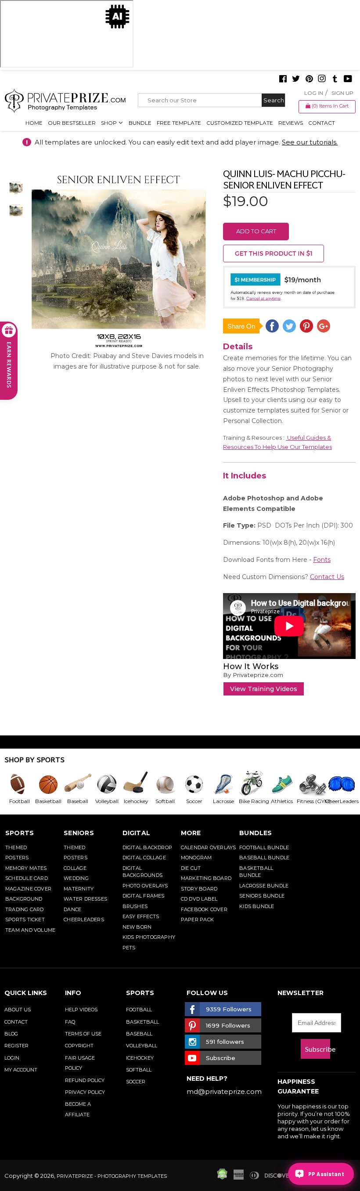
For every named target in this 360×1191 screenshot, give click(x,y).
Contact (321, 122)
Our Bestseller (72, 122)
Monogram (196, 857)
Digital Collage (144, 857)
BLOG (11, 1034)
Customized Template (239, 122)
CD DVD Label (199, 899)
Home (34, 122)
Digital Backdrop (147, 847)
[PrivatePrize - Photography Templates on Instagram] (322, 79)
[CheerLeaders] (339, 784)
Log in (313, 93)
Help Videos (81, 1009)
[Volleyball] (106, 784)
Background (23, 899)
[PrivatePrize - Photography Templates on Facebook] (283, 79)
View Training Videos (263, 689)
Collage (75, 868)
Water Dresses (85, 899)
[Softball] (164, 784)
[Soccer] (193, 784)
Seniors (79, 833)
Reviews (290, 122)
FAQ (70, 1022)
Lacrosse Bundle (263, 886)
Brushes (135, 906)
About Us (17, 1009)
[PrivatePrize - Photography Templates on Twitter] (296, 79)
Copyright (79, 1046)
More (191, 833)
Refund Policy (84, 1080)
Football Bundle (264, 847)
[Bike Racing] (252, 784)
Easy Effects (140, 916)
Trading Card (24, 909)
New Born (137, 927)
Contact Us (327, 577)
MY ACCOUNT (20, 1070)
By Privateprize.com (253, 674)
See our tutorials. (310, 142)
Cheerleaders (84, 919)
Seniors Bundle (261, 896)
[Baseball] (77, 784)
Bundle (140, 122)
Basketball (142, 1022)
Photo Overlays (145, 886)
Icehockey (140, 1058)
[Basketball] (47, 784)
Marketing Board (206, 878)
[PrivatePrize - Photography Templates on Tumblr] (335, 79)
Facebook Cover (204, 909)
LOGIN (11, 1058)
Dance (72, 909)
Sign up (342, 93)
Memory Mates (26, 868)
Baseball (139, 1034)
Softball (138, 1070)
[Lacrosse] (223, 784)
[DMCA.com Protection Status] (222, 1177)
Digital (136, 833)
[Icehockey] (135, 784)
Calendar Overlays (208, 847)
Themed (16, 847)
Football (139, 1009)
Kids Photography (149, 937)
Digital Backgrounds (142, 872)
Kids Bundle (256, 906)
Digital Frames (143, 896)
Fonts (322, 560)
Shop (109, 122)
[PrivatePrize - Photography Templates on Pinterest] (309, 79)
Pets (129, 948)
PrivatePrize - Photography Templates (112, 1176)
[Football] (18, 784)
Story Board (199, 889)
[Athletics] (281, 784)
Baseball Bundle (264, 857)
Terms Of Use (83, 1034)
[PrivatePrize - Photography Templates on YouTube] (348, 79)
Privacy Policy (85, 1092)
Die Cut (191, 868)
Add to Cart (256, 231)
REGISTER (16, 1046)
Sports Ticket (25, 919)
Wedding (76, 878)
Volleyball (141, 1046)
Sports (19, 833)
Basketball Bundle (256, 872)
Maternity (79, 889)
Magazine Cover (28, 889)
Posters (17, 857)
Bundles (255, 833)
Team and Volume (30, 930)
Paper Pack (197, 919)
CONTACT (16, 1022)
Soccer (135, 1082)
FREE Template (179, 122)
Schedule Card (26, 878)
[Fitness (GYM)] (310, 784)
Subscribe (317, 1049)
